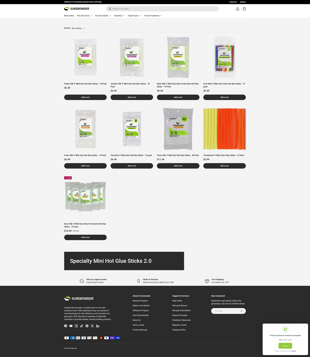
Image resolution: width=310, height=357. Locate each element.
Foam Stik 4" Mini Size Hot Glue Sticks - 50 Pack (178, 155)
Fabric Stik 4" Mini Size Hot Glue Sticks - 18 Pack (85, 84)
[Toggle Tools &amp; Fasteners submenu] (161, 15)
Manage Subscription (181, 310)
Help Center (177, 301)
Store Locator (138, 325)
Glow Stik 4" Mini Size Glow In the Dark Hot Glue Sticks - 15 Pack (178, 85)
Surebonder (73, 348)
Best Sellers (69, 16)
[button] (244, 8)
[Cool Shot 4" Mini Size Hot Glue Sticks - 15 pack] (132, 129)
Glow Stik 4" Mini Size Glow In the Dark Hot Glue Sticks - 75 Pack (85, 225)
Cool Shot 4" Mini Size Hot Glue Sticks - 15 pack (131, 155)
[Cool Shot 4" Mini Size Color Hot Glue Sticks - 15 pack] (224, 57)
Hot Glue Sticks (101, 16)
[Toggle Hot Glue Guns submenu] (91, 15)
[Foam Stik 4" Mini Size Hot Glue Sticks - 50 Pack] (178, 129)
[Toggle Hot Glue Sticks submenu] (110, 15)
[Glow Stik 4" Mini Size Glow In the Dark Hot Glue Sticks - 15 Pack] (178, 57)
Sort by (67, 28)
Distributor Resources (181, 320)
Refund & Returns (179, 305)
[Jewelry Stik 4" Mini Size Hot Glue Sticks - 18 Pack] (132, 57)
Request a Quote (179, 325)
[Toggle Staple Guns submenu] (140, 15)
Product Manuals (140, 330)
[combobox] (162, 8)
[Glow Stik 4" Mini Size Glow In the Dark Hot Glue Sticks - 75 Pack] (85, 197)
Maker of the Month (141, 305)
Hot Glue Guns (83, 16)
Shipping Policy (179, 330)
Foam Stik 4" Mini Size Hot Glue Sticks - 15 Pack (85, 155)
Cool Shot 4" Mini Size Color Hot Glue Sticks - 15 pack (224, 85)
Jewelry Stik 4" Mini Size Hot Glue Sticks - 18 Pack (130, 85)
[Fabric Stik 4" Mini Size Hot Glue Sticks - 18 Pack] (85, 57)
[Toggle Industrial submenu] (124, 15)
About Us (136, 320)
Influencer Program (141, 310)
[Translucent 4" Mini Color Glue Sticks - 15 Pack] (224, 129)
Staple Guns (133, 16)
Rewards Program (140, 301)
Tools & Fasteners (151, 16)
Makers (243, 2)
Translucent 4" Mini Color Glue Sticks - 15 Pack (223, 155)
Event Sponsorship (141, 315)
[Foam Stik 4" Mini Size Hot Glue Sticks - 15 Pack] (85, 129)
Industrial (233, 2)
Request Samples (179, 315)
